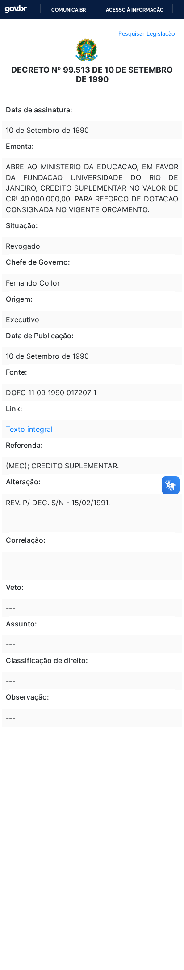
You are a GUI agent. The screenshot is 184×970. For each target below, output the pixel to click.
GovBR (15, 9)
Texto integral (29, 429)
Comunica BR (68, 10)
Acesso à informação (134, 10)
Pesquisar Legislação (146, 33)
